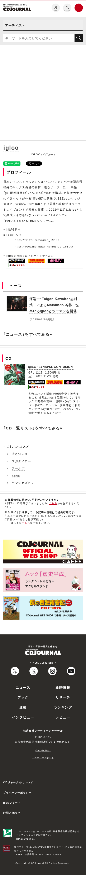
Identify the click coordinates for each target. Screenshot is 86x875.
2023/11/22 (44, 376)
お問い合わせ (11, 812)
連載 (23, 707)
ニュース (23, 687)
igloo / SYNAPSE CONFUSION (50, 367)
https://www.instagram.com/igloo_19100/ (44, 246)
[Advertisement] (43, 93)
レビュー (63, 716)
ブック (23, 697)
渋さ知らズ (20, 454)
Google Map (43, 750)
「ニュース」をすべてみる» (27, 334)
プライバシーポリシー (17, 792)
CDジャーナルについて (18, 782)
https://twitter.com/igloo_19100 (37, 240)
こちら (53, 503)
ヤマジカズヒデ (23, 483)
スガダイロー (21, 461)
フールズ (18, 468)
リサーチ (63, 697)
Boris (16, 475)
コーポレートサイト (43, 757)
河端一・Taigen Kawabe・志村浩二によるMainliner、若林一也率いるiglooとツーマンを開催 (54, 304)
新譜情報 (63, 687)
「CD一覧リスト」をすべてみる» (32, 428)
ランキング (63, 707)
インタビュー (23, 716)
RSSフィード (12, 802)
